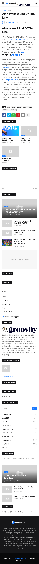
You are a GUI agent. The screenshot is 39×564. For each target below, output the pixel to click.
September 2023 (19, 436)
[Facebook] (4, 115)
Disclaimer (5, 308)
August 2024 (19, 414)
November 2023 (19, 429)
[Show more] (27, 115)
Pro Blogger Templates (20, 558)
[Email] (23, 115)
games (13, 107)
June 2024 (19, 421)
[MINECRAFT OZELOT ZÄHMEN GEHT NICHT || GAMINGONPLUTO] (7, 242)
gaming (19, 107)
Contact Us (6, 304)
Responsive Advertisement (20, 259)
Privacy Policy (7, 311)
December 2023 (19, 425)
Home (4, 10)
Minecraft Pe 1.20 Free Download (25, 496)
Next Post (32, 189)
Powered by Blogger (11, 317)
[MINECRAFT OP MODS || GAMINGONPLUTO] (7, 223)
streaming (14, 110)
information (6, 110)
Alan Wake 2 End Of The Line (21, 39)
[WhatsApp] (13, 115)
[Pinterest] (18, 115)
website (23, 52)
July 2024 (19, 418)
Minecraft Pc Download (6, 159)
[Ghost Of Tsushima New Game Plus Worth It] (7, 233)
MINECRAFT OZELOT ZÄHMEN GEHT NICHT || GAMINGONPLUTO (24, 241)
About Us (5, 300)
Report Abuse (9, 377)
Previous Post (7, 189)
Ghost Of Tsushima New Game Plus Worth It (24, 231)
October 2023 (19, 433)
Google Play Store (11, 80)
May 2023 (19, 447)
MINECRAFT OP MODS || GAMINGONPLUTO (22, 222)
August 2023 (19, 440)
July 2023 (19, 444)
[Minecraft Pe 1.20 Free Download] (7, 498)
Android (16, 54)
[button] (3, 3)
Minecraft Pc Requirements (26, 139)
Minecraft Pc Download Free (7, 139)
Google (7, 67)
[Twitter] (9, 115)
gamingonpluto (27, 107)
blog (9, 10)
